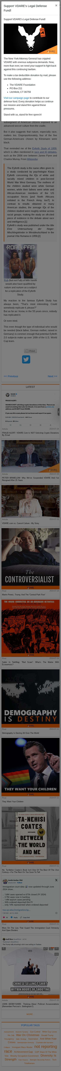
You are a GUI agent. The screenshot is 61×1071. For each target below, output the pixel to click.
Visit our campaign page (16, 98)
